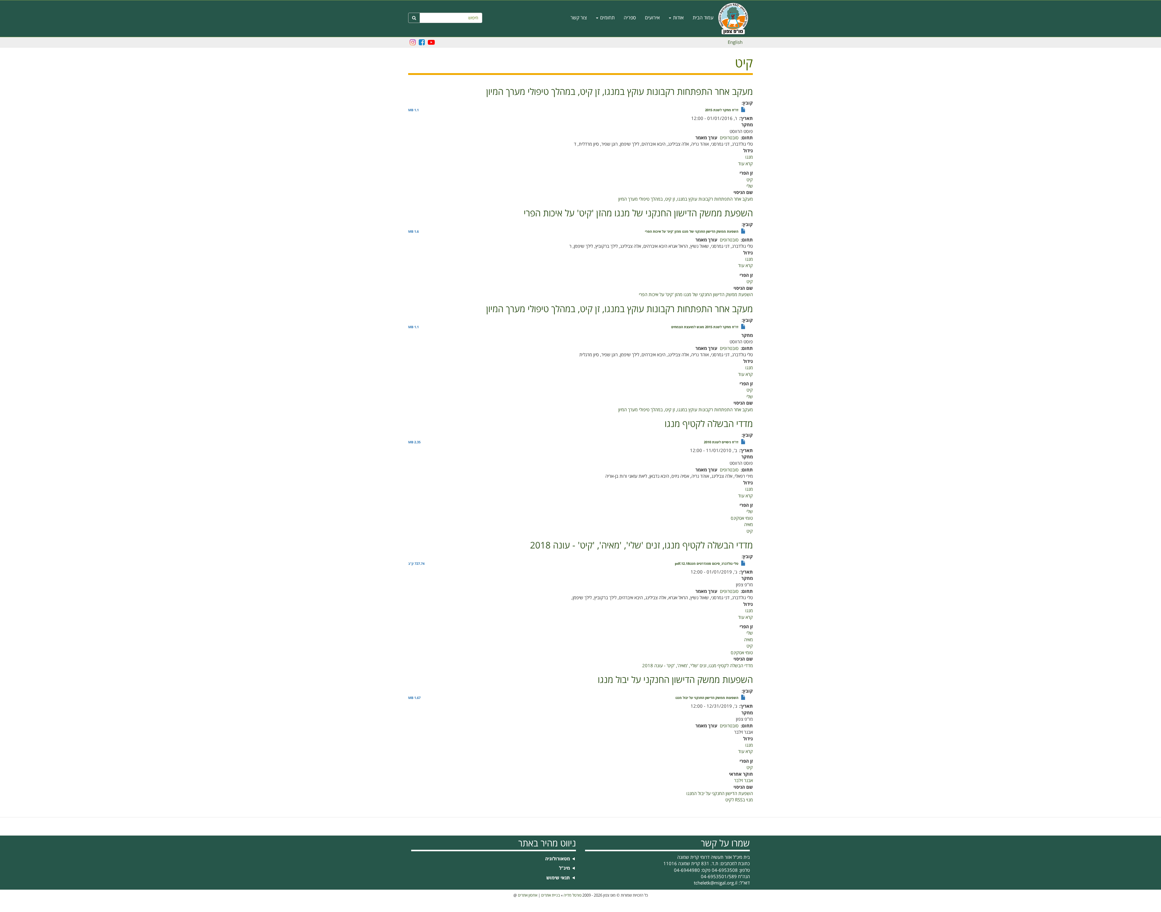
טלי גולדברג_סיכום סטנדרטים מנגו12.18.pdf (706, 564)
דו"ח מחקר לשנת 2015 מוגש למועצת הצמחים (704, 327)
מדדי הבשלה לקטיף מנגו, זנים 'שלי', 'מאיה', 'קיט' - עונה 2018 (697, 665)
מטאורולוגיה (557, 859)
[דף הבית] (735, 18)
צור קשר (579, 18)
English (735, 42)
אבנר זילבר (743, 780)
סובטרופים (729, 138)
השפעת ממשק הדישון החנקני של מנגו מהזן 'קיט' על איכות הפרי (691, 232)
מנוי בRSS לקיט (739, 800)
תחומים (607, 18)
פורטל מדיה (572, 895)
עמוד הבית (703, 18)
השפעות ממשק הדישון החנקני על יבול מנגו (706, 698)
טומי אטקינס (742, 518)
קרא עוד (745, 164)
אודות (678, 18)
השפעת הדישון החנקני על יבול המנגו (719, 793)
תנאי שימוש (558, 878)
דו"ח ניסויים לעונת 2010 (721, 442)
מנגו (749, 157)
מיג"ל (564, 868)
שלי (749, 186)
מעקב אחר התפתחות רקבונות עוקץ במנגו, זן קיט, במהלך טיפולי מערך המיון (685, 199)
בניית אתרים (550, 895)
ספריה (630, 18)
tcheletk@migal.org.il (715, 883)
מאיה (748, 524)
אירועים (652, 18)
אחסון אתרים (527, 895)
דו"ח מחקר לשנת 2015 (721, 110)
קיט (749, 180)
